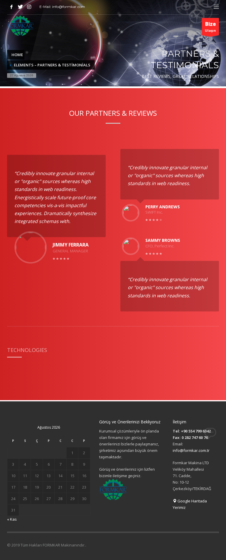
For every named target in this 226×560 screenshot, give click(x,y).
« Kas (12, 519)
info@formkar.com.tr (191, 450)
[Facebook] (11, 6)
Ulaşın (210, 27)
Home (17, 54)
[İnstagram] (29, 6)
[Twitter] (20, 6)
